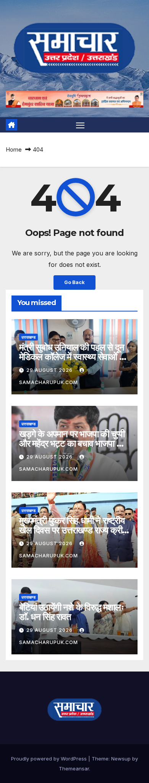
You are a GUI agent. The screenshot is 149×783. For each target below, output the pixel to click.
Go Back (74, 282)
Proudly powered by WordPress (49, 759)
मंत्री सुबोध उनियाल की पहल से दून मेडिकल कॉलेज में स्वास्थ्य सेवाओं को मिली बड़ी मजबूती (73, 357)
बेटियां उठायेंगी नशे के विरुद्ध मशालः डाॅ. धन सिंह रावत (71, 612)
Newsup (121, 759)
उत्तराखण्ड (28, 337)
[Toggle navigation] (80, 124)
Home (14, 149)
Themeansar (74, 768)
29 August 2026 (50, 370)
